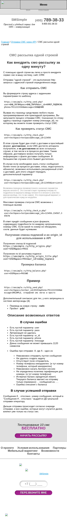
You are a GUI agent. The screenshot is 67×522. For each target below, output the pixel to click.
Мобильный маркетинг (23, 450)
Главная (5, 42)
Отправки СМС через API (23, 42)
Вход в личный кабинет (35, 464)
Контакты (33, 453)
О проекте (7, 447)
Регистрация (35, 469)
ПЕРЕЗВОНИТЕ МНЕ (33, 492)
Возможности (50, 450)
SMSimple (43, 474)
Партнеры (59, 447)
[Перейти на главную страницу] (10, 7)
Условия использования (33, 447)
